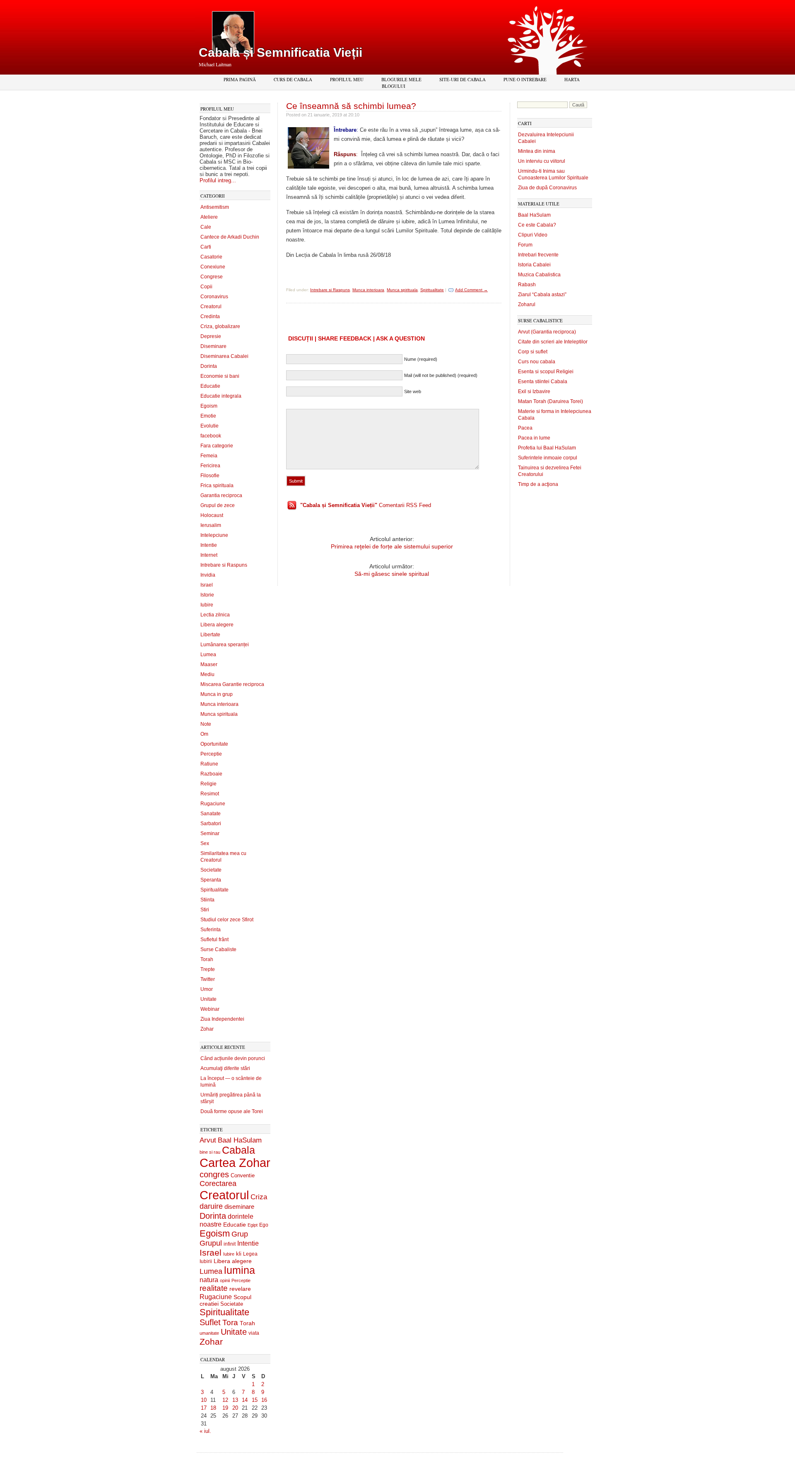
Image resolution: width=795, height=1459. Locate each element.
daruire (211, 1206)
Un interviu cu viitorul (541, 161)
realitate (214, 1288)
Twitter (207, 979)
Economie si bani (219, 376)
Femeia (208, 456)
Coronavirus (214, 297)
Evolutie (209, 426)
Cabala (238, 1150)
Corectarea (218, 1183)
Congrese (211, 277)
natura (209, 1279)
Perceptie (211, 754)
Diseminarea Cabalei (224, 356)
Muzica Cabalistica (539, 275)
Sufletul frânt (214, 939)
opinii (225, 1280)
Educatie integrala (220, 396)
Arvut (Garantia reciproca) (547, 332)
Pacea (525, 428)
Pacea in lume (534, 438)
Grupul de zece (217, 505)
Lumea (208, 654)
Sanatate (210, 813)
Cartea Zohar (235, 1162)
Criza (259, 1197)
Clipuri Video (532, 235)
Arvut (208, 1140)
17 (204, 1408)
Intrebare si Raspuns (223, 565)
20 (235, 1408)
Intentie (208, 545)
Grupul (211, 1243)
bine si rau (210, 1152)
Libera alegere (217, 625)
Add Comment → (471, 289)
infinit (230, 1244)
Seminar (209, 833)
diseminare (239, 1206)
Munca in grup (216, 694)
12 (225, 1400)
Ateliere (209, 217)
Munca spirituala (219, 714)
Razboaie (211, 774)
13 (235, 1400)
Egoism (208, 406)
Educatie (210, 386)
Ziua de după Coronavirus (547, 188)
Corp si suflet (532, 352)
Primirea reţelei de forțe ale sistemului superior (392, 546)
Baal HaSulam (240, 1140)
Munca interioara (219, 704)
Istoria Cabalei (534, 265)
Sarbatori (210, 823)
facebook (210, 436)
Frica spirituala (217, 485)
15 (255, 1400)
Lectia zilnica (215, 615)
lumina (239, 1270)
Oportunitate (214, 744)
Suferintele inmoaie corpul (547, 458)
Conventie (243, 1176)
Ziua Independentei (222, 1019)
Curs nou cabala (536, 362)
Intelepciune (214, 535)
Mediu (207, 674)
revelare (240, 1289)
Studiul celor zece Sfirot (226, 920)
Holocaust (211, 515)
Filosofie (209, 475)
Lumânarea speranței (224, 644)
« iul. (205, 1431)
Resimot (209, 794)
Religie (208, 784)
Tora (230, 1322)
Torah (206, 959)
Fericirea (210, 466)
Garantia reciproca (221, 495)
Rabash (527, 284)
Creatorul (211, 306)
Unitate (208, 999)
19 (225, 1408)
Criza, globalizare (220, 326)
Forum (525, 245)
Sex (204, 843)
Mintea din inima (536, 151)
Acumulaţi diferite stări (225, 1068)
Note (205, 724)
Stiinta (207, 900)
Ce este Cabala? (537, 225)
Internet (208, 555)
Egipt (253, 1224)
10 (204, 1400)
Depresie (210, 336)
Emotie (208, 416)
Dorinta (208, 366)
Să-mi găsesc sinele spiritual (391, 573)
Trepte (207, 969)
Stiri (204, 910)
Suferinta (210, 929)
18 (213, 1408)
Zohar (207, 1029)
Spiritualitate (214, 890)
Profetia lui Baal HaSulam (547, 448)
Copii (206, 287)
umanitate (209, 1333)
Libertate (210, 635)
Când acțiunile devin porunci (232, 1058)
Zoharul (526, 304)
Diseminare (213, 346)
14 (245, 1400)
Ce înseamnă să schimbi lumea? (351, 106)
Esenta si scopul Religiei (545, 371)
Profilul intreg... (218, 180)
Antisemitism (214, 207)
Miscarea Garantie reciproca (232, 684)
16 (264, 1400)
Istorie (207, 595)
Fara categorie (216, 446)
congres (214, 1174)
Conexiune (212, 267)
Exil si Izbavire (534, 391)
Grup (239, 1234)
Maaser (208, 664)
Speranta (210, 880)
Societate (211, 870)
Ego (263, 1225)
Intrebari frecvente (538, 255)
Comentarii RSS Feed (365, 505)
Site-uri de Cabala (462, 79)
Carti (205, 247)
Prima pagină (240, 79)
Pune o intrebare (525, 79)
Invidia (207, 575)
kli (238, 1254)
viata (253, 1333)
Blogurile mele (401, 79)
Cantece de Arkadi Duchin (229, 237)
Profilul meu (347, 79)
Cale (205, 227)
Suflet (210, 1322)
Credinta (210, 316)
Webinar (209, 1009)
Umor (206, 989)
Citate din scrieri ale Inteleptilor (553, 342)
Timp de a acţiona (538, 484)
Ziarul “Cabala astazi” (542, 294)
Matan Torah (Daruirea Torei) (550, 401)
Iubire (206, 605)
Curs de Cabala (293, 79)
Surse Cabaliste (218, 949)
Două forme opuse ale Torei (231, 1111)
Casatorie (211, 257)
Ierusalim (210, 525)
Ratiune (209, 764)
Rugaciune (212, 804)
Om (204, 734)
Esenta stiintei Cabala (542, 381)
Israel (206, 585)
